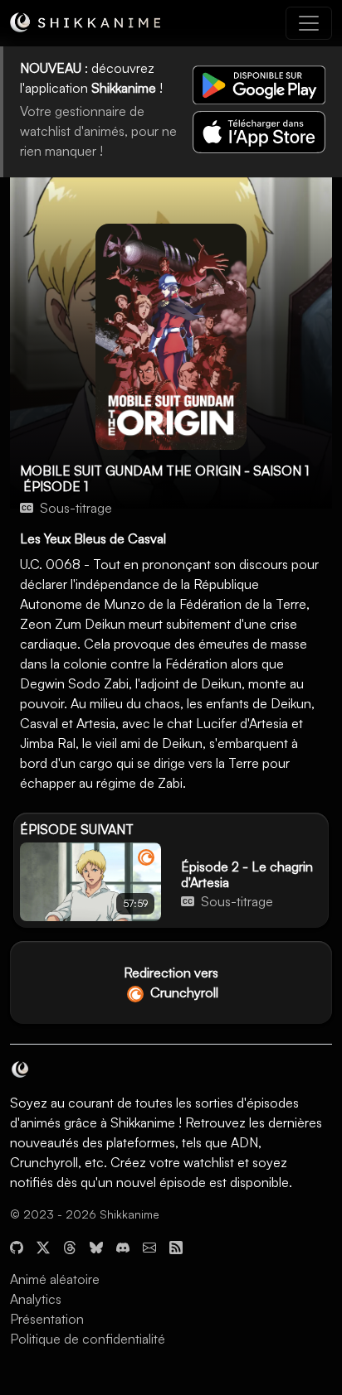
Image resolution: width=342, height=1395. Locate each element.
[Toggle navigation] (309, 23)
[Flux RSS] (176, 1246)
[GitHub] (16, 1246)
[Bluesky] (96, 1246)
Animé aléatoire (55, 1279)
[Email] (149, 1246)
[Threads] (69, 1246)
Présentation (47, 1319)
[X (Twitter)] (43, 1246)
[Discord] (122, 1246)
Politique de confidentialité (87, 1338)
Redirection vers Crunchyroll (171, 982)
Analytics (35, 1299)
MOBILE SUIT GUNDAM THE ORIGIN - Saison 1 (164, 470)
